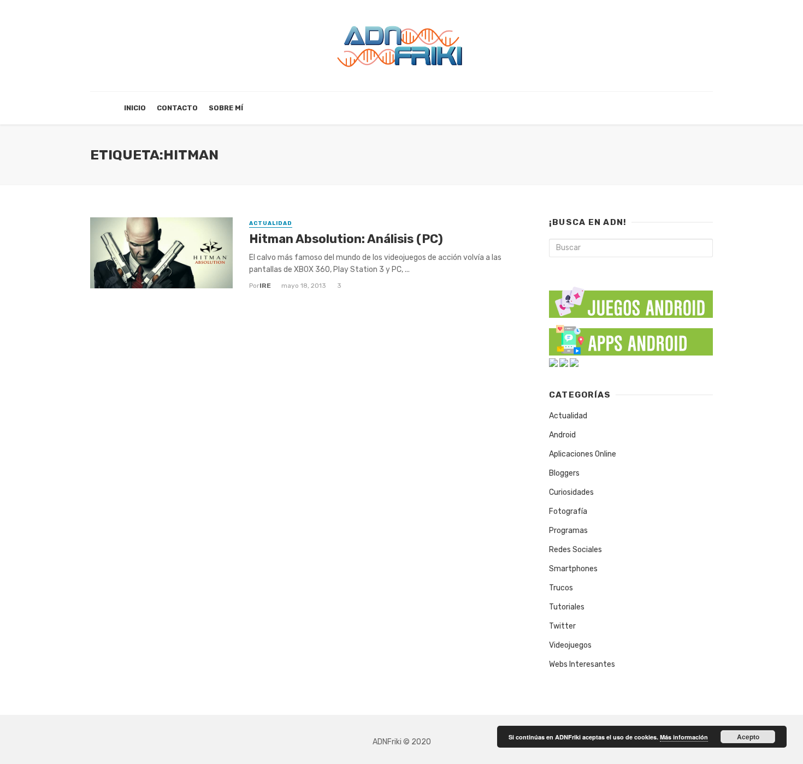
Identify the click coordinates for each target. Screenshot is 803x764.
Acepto (748, 737)
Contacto (177, 108)
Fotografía (568, 511)
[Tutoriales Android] (563, 362)
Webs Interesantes (582, 664)
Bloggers (564, 473)
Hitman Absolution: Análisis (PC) (346, 239)
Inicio (135, 108)
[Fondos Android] (553, 362)
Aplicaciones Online (582, 454)
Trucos (561, 588)
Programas (568, 530)
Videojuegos (570, 645)
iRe (265, 285)
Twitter (562, 626)
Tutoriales (566, 607)
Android (562, 435)
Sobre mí (226, 108)
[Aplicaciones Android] (631, 337)
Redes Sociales (575, 549)
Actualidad (270, 223)
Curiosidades (571, 492)
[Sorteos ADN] (574, 362)
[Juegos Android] (631, 298)
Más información (684, 737)
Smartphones (573, 568)
